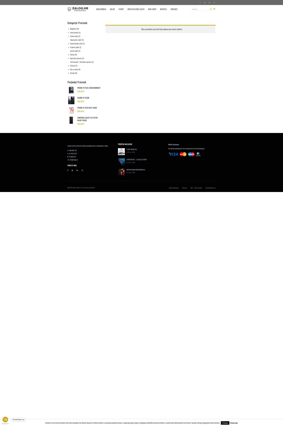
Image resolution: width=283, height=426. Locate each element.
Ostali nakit (75, 51)
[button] (214, 9)
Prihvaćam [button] (225, 423)
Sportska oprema (77, 58)
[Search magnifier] (211, 9)
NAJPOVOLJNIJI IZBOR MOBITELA (135, 169)
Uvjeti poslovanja (174, 188)
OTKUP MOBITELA (131, 149)
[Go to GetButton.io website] (5, 423)
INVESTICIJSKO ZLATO (135, 9)
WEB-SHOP (152, 9)
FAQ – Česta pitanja (196, 188)
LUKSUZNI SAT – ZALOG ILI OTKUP (136, 159)
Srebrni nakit (75, 47)
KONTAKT (174, 9)
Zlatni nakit (75, 36)
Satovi (73, 54)
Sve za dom (75, 69)
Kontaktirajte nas (211, 188)
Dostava (184, 188)
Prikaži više (234, 423)
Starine (73, 65)
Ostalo (73, 73)
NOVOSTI (163, 9)
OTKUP (121, 9)
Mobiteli (74, 29)
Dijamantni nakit (77, 40)
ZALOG (112, 9)
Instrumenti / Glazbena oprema (81, 62)
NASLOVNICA (101, 9)
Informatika (75, 32)
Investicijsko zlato (77, 43)
